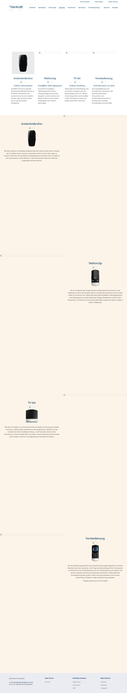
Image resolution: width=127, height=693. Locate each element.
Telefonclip (50, 78)
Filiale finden (99, 2)
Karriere (47, 682)
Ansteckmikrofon (23, 78)
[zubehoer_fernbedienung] (104, 63)
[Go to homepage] (17, 7)
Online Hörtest (113, 2)
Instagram (104, 688)
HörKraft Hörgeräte (21, 682)
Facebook (104, 685)
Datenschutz (77, 682)
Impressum (76, 685)
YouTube (103, 682)
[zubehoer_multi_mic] (23, 63)
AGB (74, 688)
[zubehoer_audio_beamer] (77, 63)
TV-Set (77, 78)
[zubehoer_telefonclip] (50, 63)
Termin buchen (85, 2)
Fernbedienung (103, 78)
